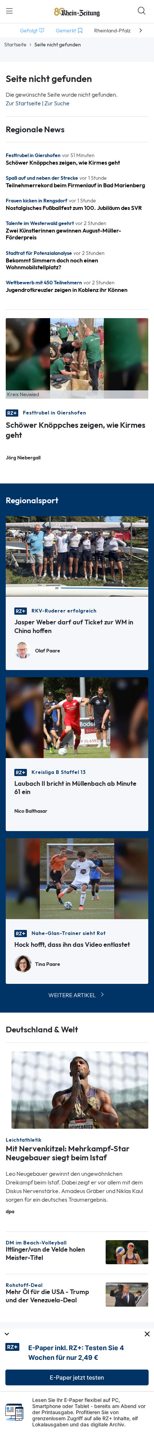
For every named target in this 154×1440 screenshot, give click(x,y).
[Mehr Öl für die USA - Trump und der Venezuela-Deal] (127, 1294)
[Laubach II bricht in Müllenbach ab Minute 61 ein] (77, 717)
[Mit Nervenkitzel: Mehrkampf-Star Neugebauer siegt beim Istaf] (79, 1089)
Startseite (15, 44)
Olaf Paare (47, 650)
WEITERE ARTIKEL (72, 995)
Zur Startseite (23, 103)
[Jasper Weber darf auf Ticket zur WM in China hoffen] (77, 556)
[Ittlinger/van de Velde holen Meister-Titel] (127, 1251)
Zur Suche (56, 103)
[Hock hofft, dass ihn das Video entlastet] (77, 878)
